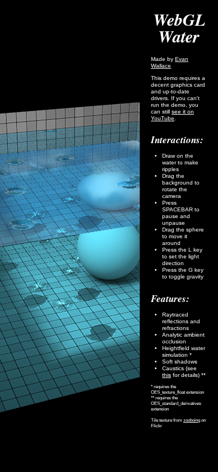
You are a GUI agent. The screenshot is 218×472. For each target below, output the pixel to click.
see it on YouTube (172, 114)
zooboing (191, 420)
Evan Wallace (169, 62)
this (166, 375)
